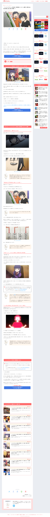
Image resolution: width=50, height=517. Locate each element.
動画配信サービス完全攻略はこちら (41, 30)
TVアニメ (30, 494)
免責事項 (21, 514)
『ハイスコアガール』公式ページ (18, 148)
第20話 (15, 294)
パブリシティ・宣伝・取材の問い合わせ (30, 514)
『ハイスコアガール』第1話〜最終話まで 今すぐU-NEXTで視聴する (17, 387)
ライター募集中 (17, 514)
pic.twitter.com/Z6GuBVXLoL (25, 367)
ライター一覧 (12, 514)
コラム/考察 (37, 1)
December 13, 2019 (22, 290)
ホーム (9, 514)
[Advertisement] (17, 37)
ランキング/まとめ (41, 1)
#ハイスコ (16, 289)
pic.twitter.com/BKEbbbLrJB (23, 289)
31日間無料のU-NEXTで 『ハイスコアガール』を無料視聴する (17, 56)
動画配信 (46, 1)
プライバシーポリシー (40, 514)
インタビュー (32, 1)
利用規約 (23, 514)
